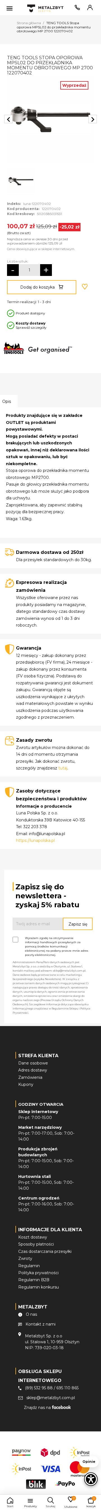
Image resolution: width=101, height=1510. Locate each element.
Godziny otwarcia (40, 1104)
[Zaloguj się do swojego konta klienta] (89, 8)
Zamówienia (30, 1077)
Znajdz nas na (38, 1407)
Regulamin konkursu (38, 1287)
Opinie (88, 1461)
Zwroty (25, 1258)
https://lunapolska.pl (35, 840)
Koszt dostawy (32, 1237)
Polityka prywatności (38, 1272)
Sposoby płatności (36, 1244)
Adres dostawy (32, 1070)
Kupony (25, 1084)
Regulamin (29, 1265)
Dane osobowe (33, 1063)
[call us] (76, 8)
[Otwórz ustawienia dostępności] (91, 1479)
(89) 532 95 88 (39, 1387)
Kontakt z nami (41, 1324)
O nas (31, 1314)
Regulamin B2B (33, 1279)
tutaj (62, 768)
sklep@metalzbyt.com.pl (50, 1397)
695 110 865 (67, 1387)
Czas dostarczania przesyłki (45, 1251)
